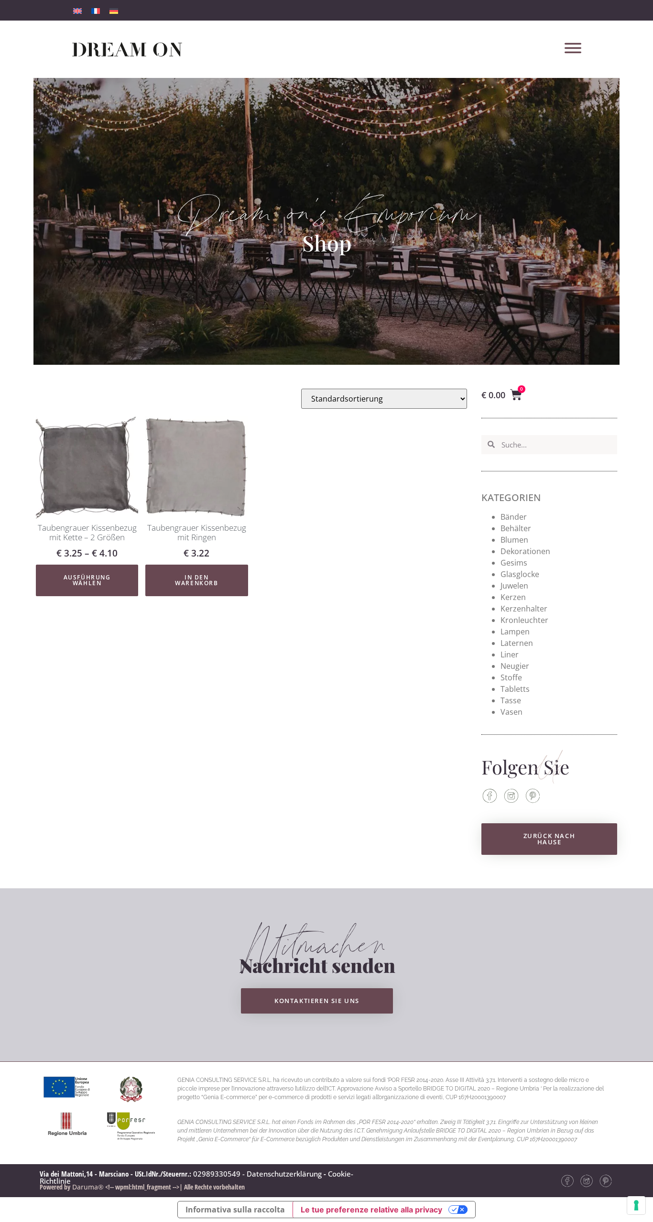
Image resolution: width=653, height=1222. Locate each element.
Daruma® (87, 1186)
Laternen (517, 643)
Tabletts (515, 689)
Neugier (515, 666)
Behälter (516, 528)
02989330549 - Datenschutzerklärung (257, 1173)
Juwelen (514, 585)
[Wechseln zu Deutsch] (114, 10)
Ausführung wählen (87, 580)
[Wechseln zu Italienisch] (77, 10)
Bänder (514, 517)
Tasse (511, 700)
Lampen (515, 631)
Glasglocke (520, 574)
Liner (510, 654)
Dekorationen (525, 551)
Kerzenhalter (524, 608)
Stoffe (511, 677)
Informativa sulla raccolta (235, 1209)
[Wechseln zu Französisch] (96, 10)
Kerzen (513, 597)
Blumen (514, 540)
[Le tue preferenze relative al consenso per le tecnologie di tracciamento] (636, 1205)
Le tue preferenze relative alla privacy (371, 1209)
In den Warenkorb (196, 580)
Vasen (511, 712)
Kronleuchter (524, 620)
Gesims (514, 562)
